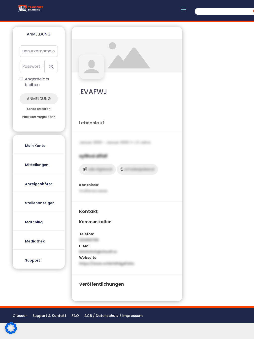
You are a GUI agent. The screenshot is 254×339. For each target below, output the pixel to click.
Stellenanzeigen (40, 203)
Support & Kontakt (49, 316)
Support (32, 260)
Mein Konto (35, 145)
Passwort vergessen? (38, 117)
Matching (34, 222)
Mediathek (35, 241)
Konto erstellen (39, 109)
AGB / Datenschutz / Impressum (113, 316)
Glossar (20, 316)
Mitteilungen (36, 164)
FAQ (75, 316)
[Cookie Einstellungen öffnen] (11, 332)
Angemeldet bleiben (37, 82)
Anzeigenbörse (39, 183)
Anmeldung (39, 99)
